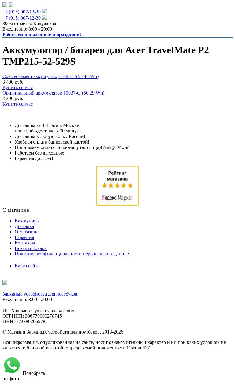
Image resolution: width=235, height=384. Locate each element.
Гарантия (24, 237)
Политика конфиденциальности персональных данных (72, 253)
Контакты (25, 242)
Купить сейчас (17, 87)
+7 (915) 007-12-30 (21, 11)
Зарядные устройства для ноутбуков (39, 293)
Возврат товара (31, 248)
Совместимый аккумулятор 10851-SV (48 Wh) (50, 76)
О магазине (27, 231)
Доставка (24, 226)
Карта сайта (27, 265)
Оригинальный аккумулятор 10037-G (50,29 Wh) (53, 92)
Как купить (27, 220)
